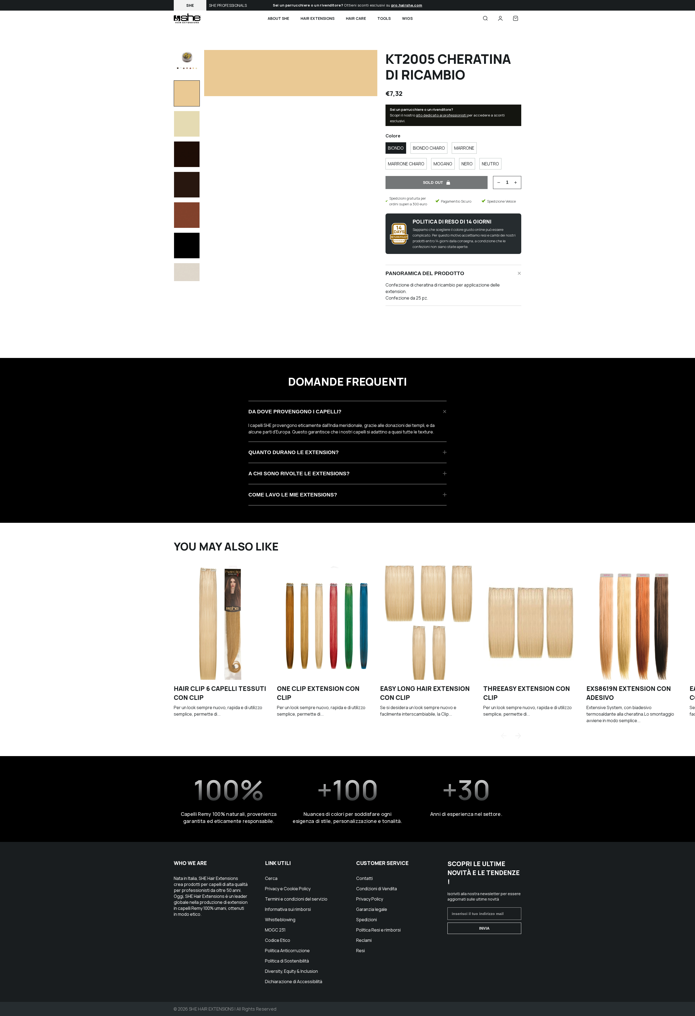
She (190, 5)
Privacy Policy (369, 899)
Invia (484, 928)
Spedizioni (366, 920)
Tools (384, 18)
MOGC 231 (275, 930)
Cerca (271, 878)
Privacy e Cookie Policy (288, 889)
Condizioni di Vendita (376, 889)
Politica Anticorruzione (287, 951)
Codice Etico (277, 940)
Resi (360, 951)
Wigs (407, 18)
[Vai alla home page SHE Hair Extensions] (187, 18)
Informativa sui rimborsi (288, 909)
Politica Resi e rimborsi (378, 930)
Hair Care (356, 18)
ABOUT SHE (278, 18)
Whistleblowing (280, 920)
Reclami (364, 940)
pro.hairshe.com (406, 5)
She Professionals (228, 5)
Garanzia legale (371, 909)
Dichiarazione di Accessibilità (293, 981)
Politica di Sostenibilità (287, 961)
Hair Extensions (317, 18)
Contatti (364, 878)
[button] (518, 736)
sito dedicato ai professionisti (441, 115)
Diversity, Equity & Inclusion (291, 971)
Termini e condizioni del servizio (296, 899)
